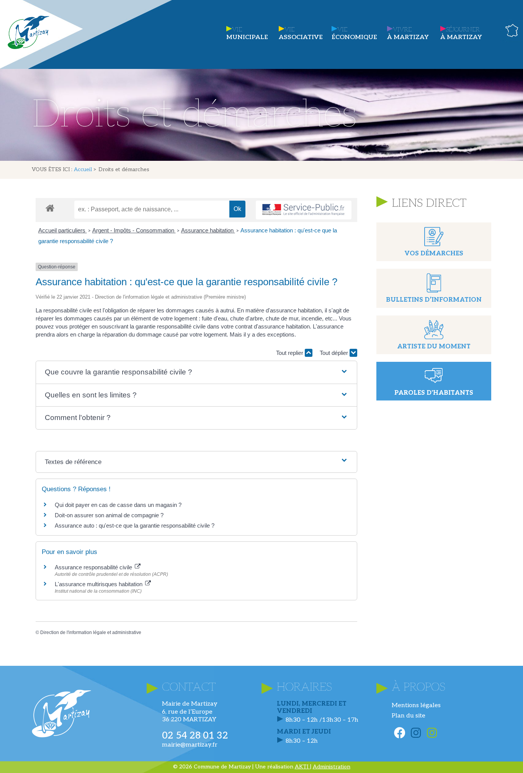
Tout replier (290, 353)
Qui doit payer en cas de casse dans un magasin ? (118, 505)
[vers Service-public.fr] (303, 210)
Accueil (83, 170)
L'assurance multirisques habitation (99, 584)
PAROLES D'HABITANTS (433, 393)
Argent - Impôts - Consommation (134, 230)
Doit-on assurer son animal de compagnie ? (109, 515)
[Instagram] (416, 733)
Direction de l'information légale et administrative (90, 632)
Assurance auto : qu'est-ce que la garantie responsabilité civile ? (134, 525)
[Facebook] (400, 733)
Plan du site (408, 715)
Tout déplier (335, 353)
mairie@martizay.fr (189, 744)
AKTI (302, 766)
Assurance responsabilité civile (94, 567)
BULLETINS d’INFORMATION (434, 300)
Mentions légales (416, 705)
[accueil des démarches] (50, 208)
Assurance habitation (208, 230)
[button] (196, 372)
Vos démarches (433, 253)
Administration (331, 766)
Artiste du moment (434, 346)
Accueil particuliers (62, 230)
